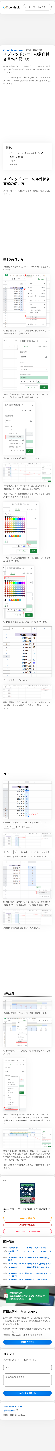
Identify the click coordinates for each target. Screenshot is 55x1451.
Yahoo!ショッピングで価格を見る (27, 1231)
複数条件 (13, 164)
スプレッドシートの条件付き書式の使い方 (26, 153)
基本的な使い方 (16, 157)
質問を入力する (27, 1342)
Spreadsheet (17, 50)
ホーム (6, 50)
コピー (12, 161)
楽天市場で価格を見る (27, 1225)
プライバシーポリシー (12, 1406)
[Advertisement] (27, 1447)
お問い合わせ (9, 1410)
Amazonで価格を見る (28, 1218)
